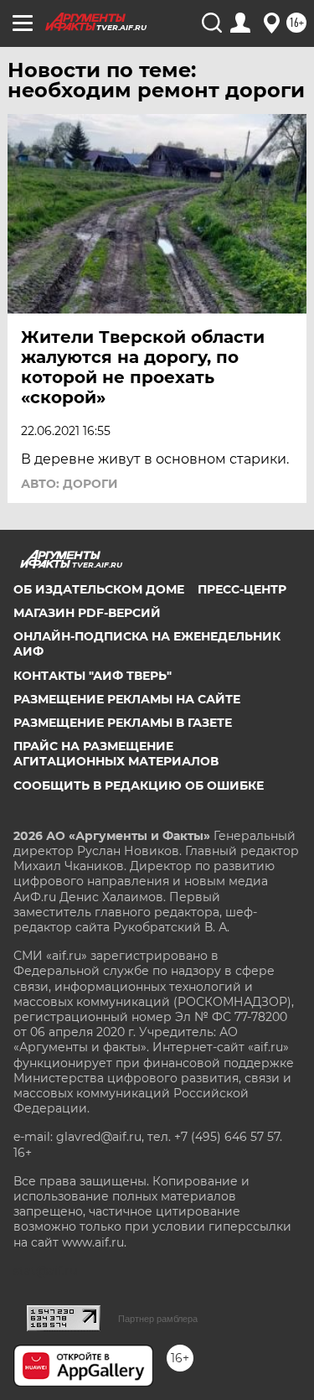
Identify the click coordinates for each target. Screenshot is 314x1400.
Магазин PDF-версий (87, 612)
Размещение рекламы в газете (122, 722)
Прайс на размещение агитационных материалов (116, 754)
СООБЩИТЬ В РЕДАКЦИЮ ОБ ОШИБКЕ (138, 785)
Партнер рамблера (158, 1319)
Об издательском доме (98, 589)
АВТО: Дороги (69, 484)
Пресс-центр (242, 589)
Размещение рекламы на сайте (126, 699)
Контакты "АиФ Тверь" (92, 675)
